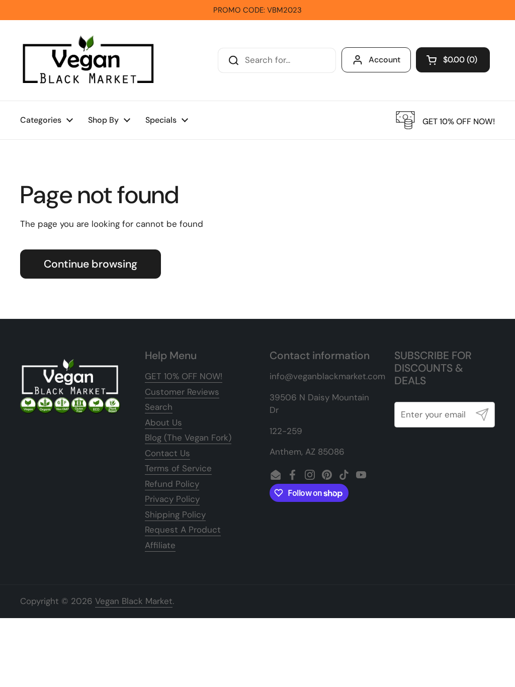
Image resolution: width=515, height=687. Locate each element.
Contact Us (167, 453)
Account (384, 59)
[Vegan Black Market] (88, 60)
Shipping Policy (175, 514)
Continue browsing (90, 264)
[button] (453, 59)
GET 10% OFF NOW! (183, 376)
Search (159, 406)
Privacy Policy (172, 498)
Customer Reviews (182, 391)
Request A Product (183, 529)
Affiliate (160, 545)
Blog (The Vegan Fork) (188, 437)
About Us (163, 422)
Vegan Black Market (134, 601)
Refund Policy (172, 483)
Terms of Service (178, 468)
